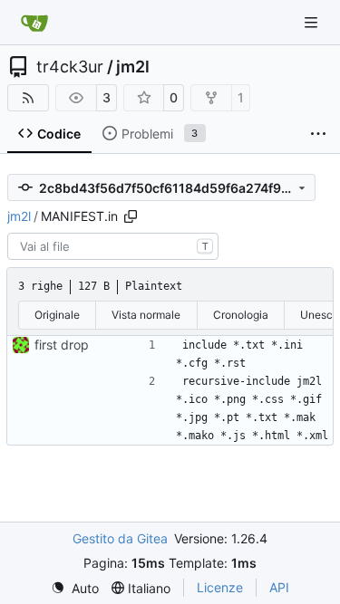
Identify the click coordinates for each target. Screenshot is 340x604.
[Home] (34, 22)
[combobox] (113, 246)
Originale (57, 314)
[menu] (75, 588)
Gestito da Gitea (120, 538)
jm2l (133, 67)
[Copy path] (130, 216)
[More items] (318, 134)
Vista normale (146, 314)
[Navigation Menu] (313, 22)
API (279, 587)
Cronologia (240, 314)
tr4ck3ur (69, 67)
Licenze (220, 587)
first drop (61, 344)
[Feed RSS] (28, 97)
